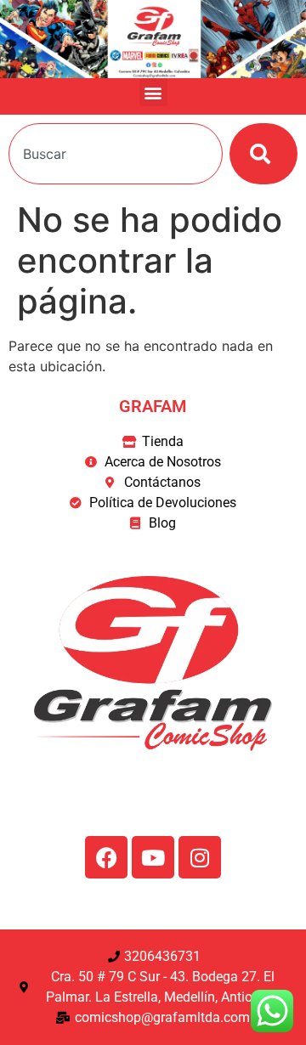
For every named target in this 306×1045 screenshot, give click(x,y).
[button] (153, 92)
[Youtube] (153, 857)
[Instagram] (199, 857)
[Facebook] (106, 857)
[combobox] (115, 153)
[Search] (264, 153)
